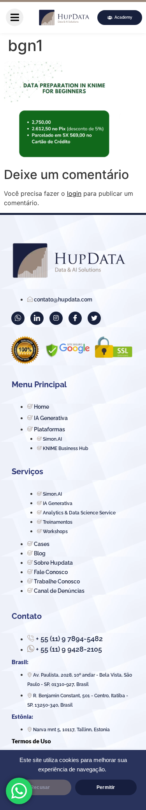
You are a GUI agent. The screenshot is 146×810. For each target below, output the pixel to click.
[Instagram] (56, 318)
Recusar (40, 787)
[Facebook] (75, 318)
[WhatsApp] (18, 318)
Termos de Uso (31, 740)
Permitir (106, 787)
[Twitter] (94, 318)
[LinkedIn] (37, 318)
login (74, 193)
